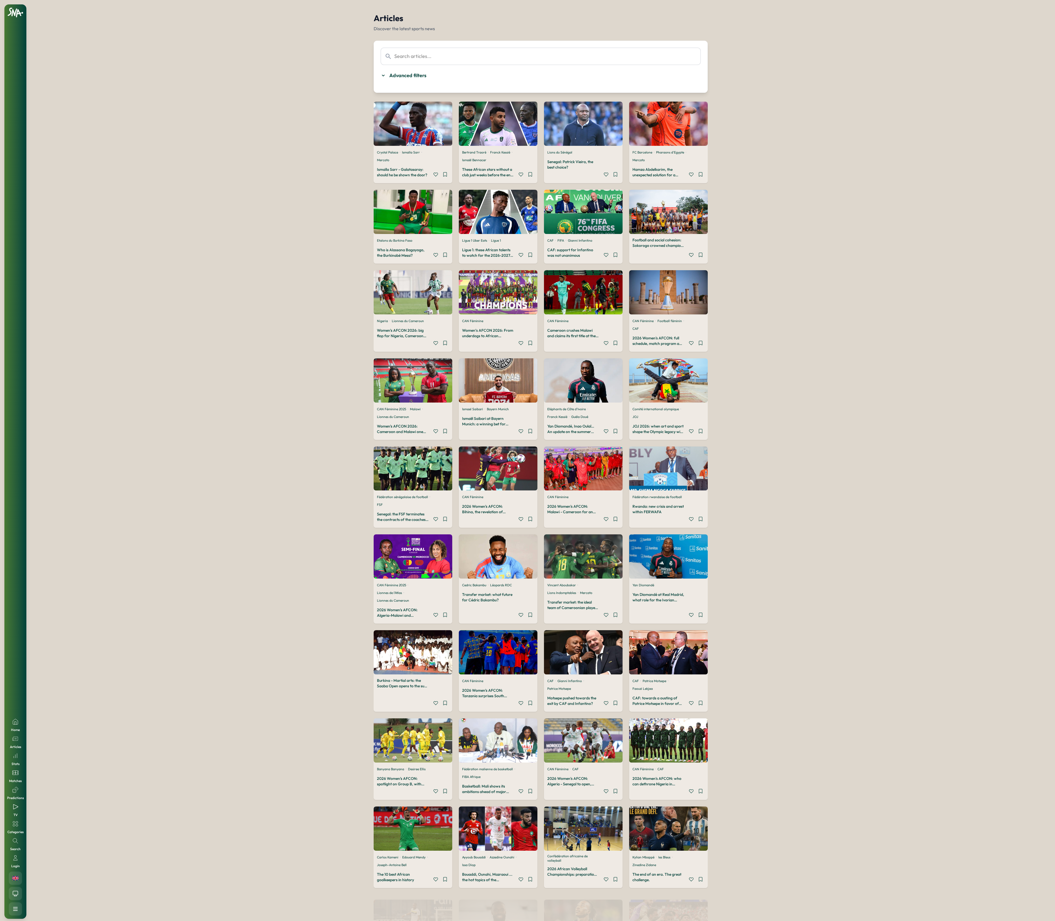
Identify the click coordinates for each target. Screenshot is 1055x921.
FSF (380, 505)
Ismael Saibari (472, 409)
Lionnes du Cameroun (408, 321)
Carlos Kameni (387, 857)
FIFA (560, 240)
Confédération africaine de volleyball (567, 858)
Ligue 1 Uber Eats (474, 240)
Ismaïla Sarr (411, 152)
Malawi (415, 409)
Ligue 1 (496, 240)
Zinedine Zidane (644, 865)
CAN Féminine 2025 (391, 409)
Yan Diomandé (643, 585)
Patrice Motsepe (559, 688)
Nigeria (382, 321)
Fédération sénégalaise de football (402, 497)
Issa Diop (469, 865)
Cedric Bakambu (474, 585)
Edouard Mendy (414, 857)
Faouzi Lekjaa (642, 688)
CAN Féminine (472, 321)
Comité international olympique (655, 409)
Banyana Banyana (390, 769)
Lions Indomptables (561, 593)
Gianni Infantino (580, 240)
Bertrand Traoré (474, 152)
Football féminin (669, 321)
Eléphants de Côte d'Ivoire (566, 409)
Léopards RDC (501, 585)
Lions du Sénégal (559, 152)
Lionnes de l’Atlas (389, 593)
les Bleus (664, 857)
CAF (550, 240)
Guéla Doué (579, 417)
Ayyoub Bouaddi (474, 857)
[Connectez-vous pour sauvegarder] (445, 175)
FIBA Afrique (471, 777)
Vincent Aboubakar (561, 585)
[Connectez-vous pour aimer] (436, 175)
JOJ (635, 417)
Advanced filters (407, 75)
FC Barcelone (642, 152)
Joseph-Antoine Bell (392, 865)
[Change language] (15, 878)
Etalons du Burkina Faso (394, 240)
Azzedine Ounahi (502, 857)
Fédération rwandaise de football (657, 497)
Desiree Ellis (417, 769)
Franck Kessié (500, 152)
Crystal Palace (387, 152)
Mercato (383, 160)
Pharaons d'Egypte (670, 152)
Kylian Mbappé (643, 857)
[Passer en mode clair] (15, 893)
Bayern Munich (498, 409)
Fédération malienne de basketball (487, 769)
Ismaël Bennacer (474, 160)
